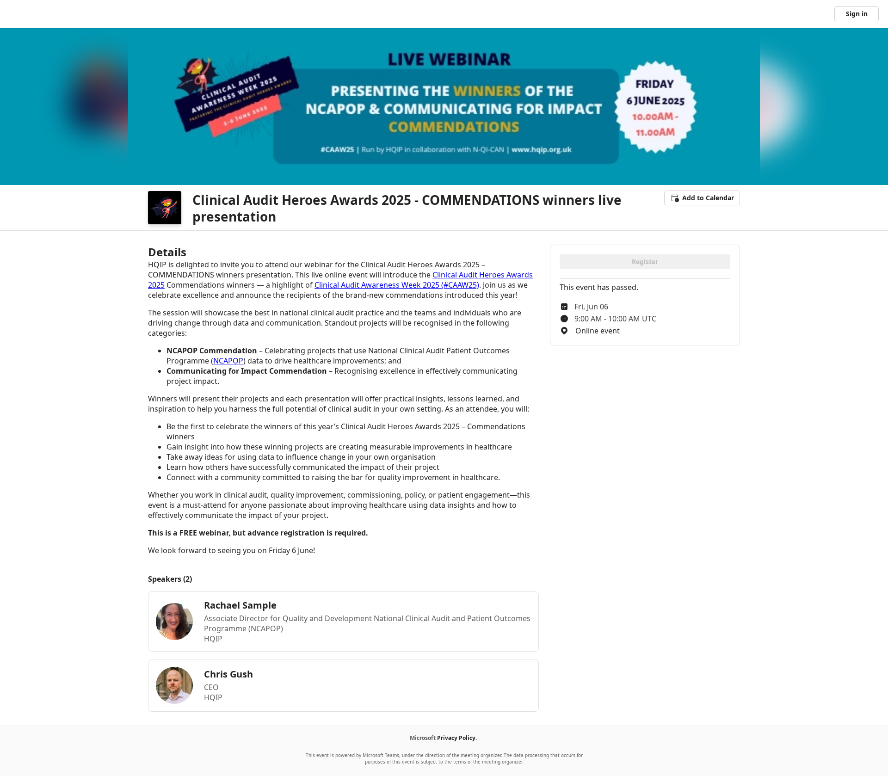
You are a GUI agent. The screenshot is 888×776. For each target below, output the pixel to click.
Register (645, 261)
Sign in (857, 13)
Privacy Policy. (457, 738)
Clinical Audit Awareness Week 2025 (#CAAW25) (396, 285)
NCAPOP (228, 361)
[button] (702, 198)
